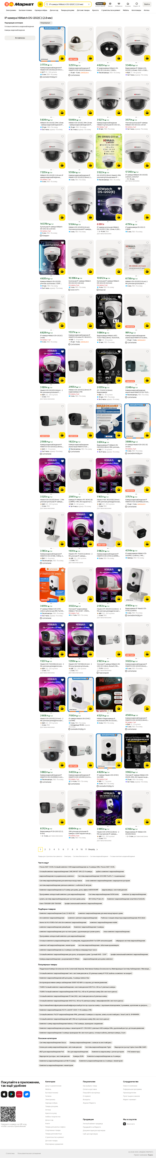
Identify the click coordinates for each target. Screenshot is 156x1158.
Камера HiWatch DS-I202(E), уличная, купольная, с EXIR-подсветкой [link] (50, 283)
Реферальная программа (132, 1089)
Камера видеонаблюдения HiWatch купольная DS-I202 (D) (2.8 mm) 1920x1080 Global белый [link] (108, 124)
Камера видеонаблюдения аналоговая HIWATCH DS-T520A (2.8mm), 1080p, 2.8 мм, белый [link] (137, 391)
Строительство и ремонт (54, 1137)
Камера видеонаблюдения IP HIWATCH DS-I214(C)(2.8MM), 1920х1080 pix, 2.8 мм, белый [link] (108, 555)
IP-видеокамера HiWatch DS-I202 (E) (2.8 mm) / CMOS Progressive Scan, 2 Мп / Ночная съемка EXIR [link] (108, 69)
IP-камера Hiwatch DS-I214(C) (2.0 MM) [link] (108, 776)
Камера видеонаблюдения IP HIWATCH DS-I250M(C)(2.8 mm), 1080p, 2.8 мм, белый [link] (81, 776)
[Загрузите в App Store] (4, 1097)
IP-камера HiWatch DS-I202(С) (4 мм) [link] (51, 337)
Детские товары (51, 1141)
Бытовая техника (51, 1093)
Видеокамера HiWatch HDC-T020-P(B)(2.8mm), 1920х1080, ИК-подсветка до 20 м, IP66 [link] (108, 337)
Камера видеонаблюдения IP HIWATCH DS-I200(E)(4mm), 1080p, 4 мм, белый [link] (136, 665)
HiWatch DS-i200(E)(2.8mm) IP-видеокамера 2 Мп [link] (80, 391)
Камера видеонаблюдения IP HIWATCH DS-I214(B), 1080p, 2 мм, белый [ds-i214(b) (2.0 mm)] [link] (52, 555)
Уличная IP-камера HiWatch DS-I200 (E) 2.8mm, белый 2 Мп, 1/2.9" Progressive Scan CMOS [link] (108, 665)
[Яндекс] (150, 1155)
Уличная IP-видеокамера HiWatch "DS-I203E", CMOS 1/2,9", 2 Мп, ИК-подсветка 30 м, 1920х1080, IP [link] (80, 610)
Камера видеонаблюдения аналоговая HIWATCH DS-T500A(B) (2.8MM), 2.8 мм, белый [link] (78, 446)
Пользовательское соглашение (29, 1153)
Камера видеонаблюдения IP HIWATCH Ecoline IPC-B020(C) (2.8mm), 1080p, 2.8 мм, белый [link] (80, 336)
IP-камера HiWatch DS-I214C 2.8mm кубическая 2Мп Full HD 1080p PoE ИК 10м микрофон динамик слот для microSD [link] (51, 610)
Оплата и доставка (90, 1089)
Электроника (50, 1099)
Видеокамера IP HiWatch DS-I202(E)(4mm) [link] (136, 833)
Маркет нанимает (129, 1099)
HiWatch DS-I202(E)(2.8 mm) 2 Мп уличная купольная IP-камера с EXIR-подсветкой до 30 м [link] (136, 283)
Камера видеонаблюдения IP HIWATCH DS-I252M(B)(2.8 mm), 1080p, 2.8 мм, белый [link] (137, 501)
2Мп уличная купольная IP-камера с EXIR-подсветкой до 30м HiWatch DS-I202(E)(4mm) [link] (80, 833)
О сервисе (87, 1096)
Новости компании (130, 1086)
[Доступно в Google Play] (11, 1097)
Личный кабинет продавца (93, 1124)
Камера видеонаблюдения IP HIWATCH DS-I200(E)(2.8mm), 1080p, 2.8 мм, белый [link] (51, 446)
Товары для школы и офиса (55, 1127)
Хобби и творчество (52, 1117)
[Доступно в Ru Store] (27, 1097)
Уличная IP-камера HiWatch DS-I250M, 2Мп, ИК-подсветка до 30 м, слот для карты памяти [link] (137, 776)
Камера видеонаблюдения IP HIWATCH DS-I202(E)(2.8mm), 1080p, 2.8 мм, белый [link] (80, 69)
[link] (77, 867)
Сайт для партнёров (90, 1134)
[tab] (11, 10)
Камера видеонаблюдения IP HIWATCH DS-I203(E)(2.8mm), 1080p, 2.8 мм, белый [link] (136, 719)
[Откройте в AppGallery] (19, 1097)
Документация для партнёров (94, 1130)
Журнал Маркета (89, 1103)
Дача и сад (49, 1120)
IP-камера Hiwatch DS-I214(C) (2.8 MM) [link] (79, 719)
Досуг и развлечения (53, 1086)
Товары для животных (53, 1134)
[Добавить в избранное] (62, 29)
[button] (46, 23)
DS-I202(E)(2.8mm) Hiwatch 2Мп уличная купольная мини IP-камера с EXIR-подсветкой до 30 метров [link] (109, 176)
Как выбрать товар (90, 1086)
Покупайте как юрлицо (91, 1093)
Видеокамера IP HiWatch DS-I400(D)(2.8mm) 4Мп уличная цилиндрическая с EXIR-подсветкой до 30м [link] (108, 446)
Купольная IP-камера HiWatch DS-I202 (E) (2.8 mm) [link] (51, 228)
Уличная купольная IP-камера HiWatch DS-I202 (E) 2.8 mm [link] (136, 124)
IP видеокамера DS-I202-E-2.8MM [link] (135, 228)
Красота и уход (51, 1113)
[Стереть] (89, 4)
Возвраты (86, 1099)
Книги (47, 1123)
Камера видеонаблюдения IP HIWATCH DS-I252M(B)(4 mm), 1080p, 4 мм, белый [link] (51, 776)
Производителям (129, 1093)
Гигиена (48, 1096)
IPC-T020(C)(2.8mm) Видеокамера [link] (104, 391)
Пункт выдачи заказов (131, 1096)
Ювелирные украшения (54, 1144)
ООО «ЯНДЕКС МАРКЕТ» (144, 1152)
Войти (147, 4)
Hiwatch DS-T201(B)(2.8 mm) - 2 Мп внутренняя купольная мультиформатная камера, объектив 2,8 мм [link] (80, 665)
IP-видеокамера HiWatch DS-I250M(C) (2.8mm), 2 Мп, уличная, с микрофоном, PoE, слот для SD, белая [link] (136, 555)
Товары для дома (51, 1106)
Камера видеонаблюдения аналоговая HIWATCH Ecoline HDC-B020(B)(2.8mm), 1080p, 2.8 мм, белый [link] (136, 337)
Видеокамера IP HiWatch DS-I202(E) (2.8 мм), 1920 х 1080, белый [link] (136, 69)
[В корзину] (62, 58)
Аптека (48, 1110)
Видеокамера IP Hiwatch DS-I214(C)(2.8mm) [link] (135, 609)
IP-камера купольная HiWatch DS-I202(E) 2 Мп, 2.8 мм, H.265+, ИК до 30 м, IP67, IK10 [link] (109, 228)
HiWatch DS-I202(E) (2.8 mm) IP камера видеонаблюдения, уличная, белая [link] (51, 176)
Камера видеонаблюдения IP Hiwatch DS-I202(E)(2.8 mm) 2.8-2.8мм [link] (52, 69)
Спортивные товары (53, 1130)
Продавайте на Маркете (92, 1127)
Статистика (10, 1153)
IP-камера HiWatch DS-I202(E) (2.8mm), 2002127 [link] (136, 176)
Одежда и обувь (51, 1103)
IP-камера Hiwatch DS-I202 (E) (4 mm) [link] (136, 446)
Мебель (48, 1089)
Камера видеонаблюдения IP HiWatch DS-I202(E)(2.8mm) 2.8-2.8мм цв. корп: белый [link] (80, 176)
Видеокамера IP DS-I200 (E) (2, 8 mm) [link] (51, 832)
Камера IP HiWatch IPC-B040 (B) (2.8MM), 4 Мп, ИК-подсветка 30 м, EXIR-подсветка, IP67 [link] (81, 501)
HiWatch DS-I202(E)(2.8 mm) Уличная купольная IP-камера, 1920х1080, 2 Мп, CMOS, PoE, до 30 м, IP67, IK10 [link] (81, 228)
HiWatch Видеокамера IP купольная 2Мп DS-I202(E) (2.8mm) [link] (107, 720)
